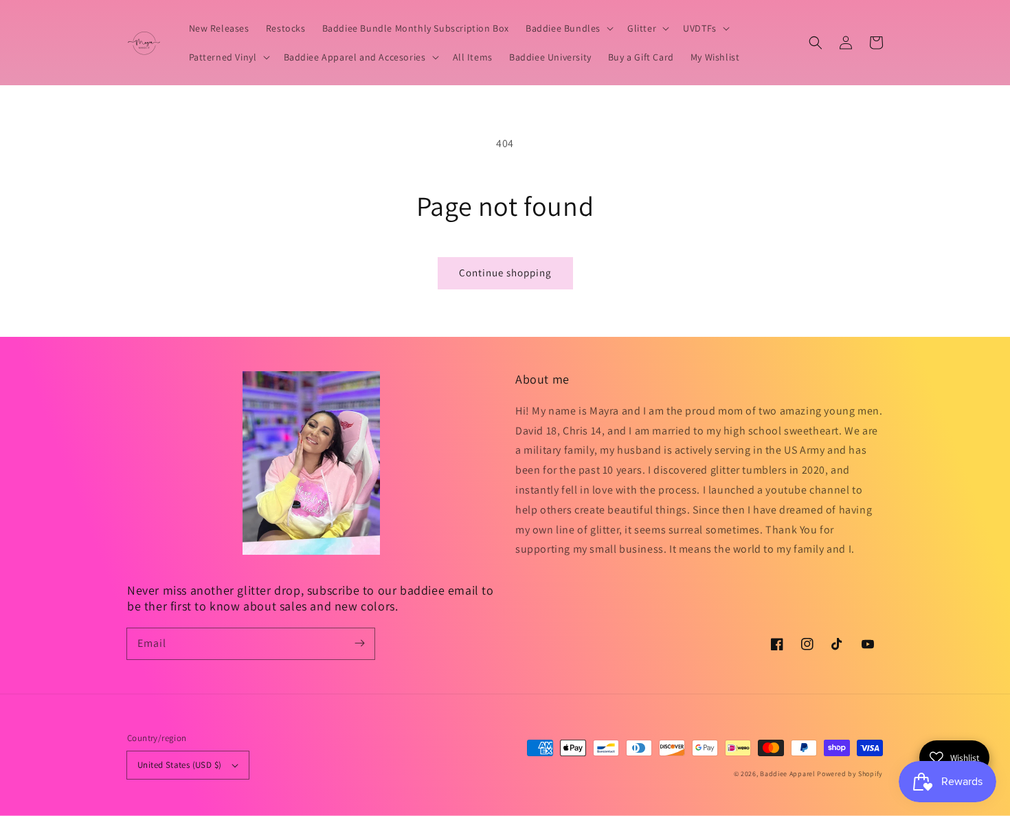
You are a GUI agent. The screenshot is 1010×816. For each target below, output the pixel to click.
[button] (815, 42)
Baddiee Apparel (788, 773)
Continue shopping (505, 272)
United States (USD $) (179, 765)
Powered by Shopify (850, 773)
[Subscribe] (359, 643)
